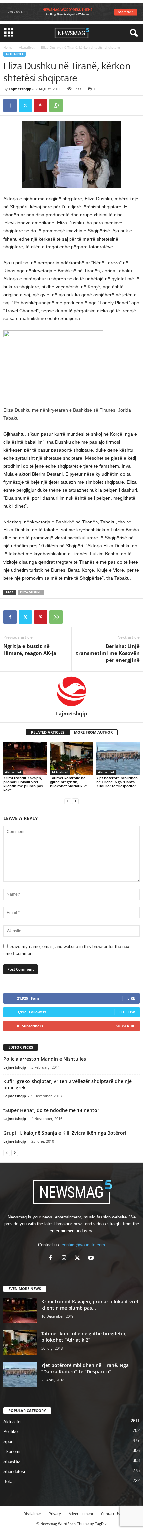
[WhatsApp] (56, 105)
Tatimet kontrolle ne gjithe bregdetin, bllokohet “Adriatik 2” (68, 781)
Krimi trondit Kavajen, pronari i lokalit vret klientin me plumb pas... (90, 1304)
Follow (127, 1011)
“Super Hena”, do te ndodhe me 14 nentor (51, 1110)
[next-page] (75, 801)
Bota (7, 1481)
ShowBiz (11, 1461)
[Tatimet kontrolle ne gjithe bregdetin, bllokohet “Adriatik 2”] (71, 758)
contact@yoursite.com (83, 1244)
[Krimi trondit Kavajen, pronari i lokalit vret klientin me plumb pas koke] (25, 758)
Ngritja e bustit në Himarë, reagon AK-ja (29, 649)
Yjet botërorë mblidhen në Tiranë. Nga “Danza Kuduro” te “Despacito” (117, 781)
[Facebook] (10, 105)
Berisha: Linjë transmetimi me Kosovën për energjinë (108, 653)
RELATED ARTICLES (47, 732)
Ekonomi (11, 1451)
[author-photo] (71, 691)
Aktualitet (27, 47)
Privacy (55, 1513)
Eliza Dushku (31, 592)
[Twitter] (25, 105)
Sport (8, 1441)
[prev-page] (67, 801)
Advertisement (81, 1513)
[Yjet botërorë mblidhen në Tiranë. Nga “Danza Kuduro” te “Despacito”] (118, 758)
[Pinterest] (40, 105)
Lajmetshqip (20, 88)
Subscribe (125, 1025)
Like (131, 998)
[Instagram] (65, 1258)
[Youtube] (92, 1258)
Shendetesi (14, 1471)
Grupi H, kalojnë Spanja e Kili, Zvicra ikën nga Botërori (64, 1133)
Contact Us (110, 1513)
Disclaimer (32, 1513)
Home (8, 47)
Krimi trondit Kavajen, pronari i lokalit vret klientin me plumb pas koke (23, 783)
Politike (10, 1431)
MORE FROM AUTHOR (93, 732)
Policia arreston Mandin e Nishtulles (44, 1059)
